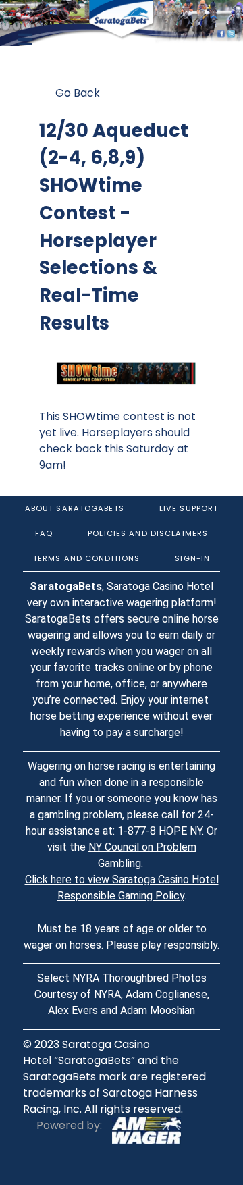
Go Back (77, 93)
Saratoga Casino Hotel (160, 586)
